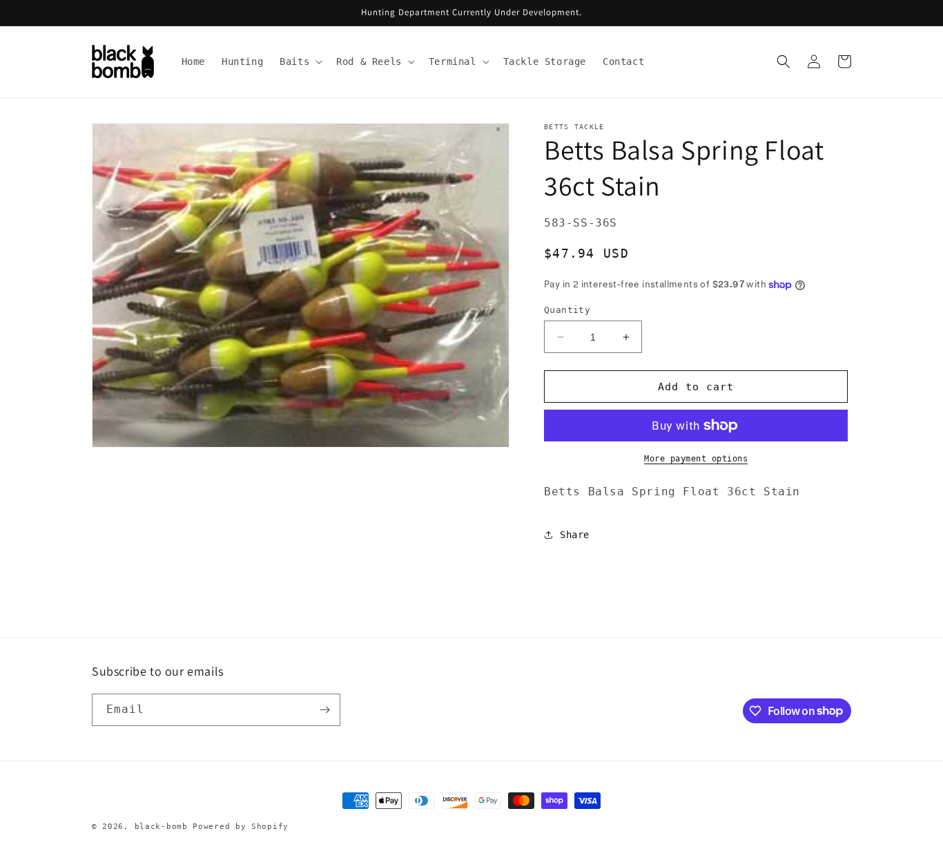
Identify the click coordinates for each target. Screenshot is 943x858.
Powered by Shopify (241, 826)
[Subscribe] (324, 710)
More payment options (696, 459)
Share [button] (575, 534)
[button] (299, 61)
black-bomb (161, 826)
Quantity (567, 310)
